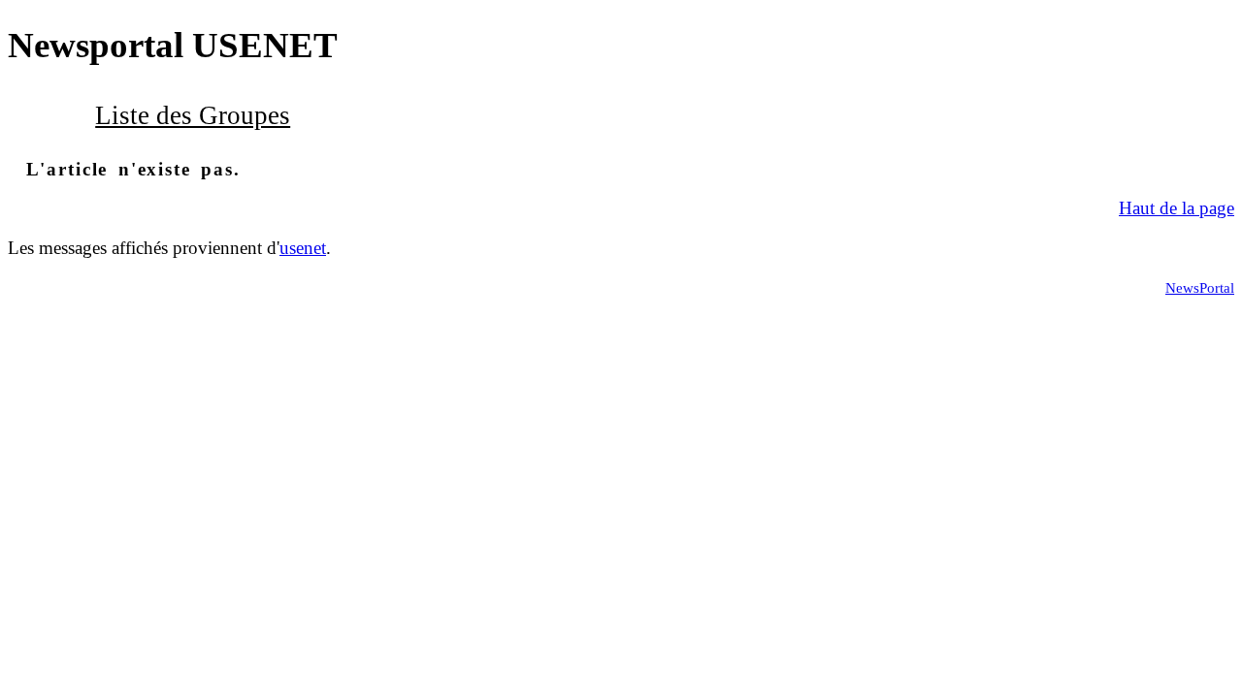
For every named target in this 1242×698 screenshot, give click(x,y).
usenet (302, 248)
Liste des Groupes (192, 115)
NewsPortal (1199, 287)
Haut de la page (1176, 208)
